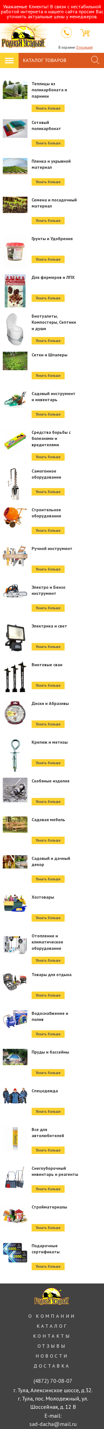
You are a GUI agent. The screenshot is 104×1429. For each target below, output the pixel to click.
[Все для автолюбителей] (15, 1154)
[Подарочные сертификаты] (15, 1270)
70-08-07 (53, 1380)
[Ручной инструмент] (15, 573)
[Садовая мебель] (15, 844)
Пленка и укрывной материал (51, 164)
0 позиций (84, 47)
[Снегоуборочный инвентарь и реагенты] (15, 1192)
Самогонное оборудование (46, 474)
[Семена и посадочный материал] (15, 224)
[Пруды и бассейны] (15, 1076)
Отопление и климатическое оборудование (47, 942)
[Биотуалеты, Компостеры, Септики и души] (15, 340)
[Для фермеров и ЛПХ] (15, 302)
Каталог (52, 1326)
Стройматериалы (49, 1207)
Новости (52, 1356)
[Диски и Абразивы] (15, 728)
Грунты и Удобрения (52, 238)
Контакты (52, 1336)
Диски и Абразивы (50, 703)
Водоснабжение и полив (50, 1016)
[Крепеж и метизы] (15, 766)
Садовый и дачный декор (51, 861)
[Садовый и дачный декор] (15, 883)
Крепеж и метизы (50, 742)
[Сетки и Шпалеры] (15, 379)
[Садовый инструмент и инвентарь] (15, 418)
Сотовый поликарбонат (46, 125)
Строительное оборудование (46, 512)
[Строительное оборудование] (15, 534)
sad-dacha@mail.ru (53, 1424)
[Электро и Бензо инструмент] (15, 611)
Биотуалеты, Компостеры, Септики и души (54, 322)
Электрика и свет (49, 626)
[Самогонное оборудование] (15, 495)
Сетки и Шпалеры (49, 354)
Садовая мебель (48, 819)
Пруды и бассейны (50, 1052)
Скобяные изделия (50, 781)
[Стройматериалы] (15, 1231)
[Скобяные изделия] (15, 805)
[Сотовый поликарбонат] (15, 147)
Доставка (52, 1366)
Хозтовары (43, 897)
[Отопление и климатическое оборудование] (15, 960)
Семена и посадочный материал (54, 203)
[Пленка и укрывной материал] (15, 185)
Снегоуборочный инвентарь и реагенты (55, 1171)
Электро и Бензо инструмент (48, 590)
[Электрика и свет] (15, 650)
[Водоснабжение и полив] (15, 1037)
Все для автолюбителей (48, 1132)
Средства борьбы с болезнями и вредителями (51, 438)
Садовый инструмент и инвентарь (53, 396)
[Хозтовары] (15, 921)
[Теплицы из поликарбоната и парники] (15, 108)
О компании (52, 1316)
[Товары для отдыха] (15, 999)
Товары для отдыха (52, 974)
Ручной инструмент (52, 548)
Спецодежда (45, 1090)
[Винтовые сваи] (15, 689)
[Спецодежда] (15, 1115)
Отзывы (52, 1346)
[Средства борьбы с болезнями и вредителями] (15, 456)
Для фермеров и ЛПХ (53, 277)
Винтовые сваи (47, 664)
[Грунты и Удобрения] (15, 263)
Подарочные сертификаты (46, 1248)
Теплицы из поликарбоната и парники (49, 90)
